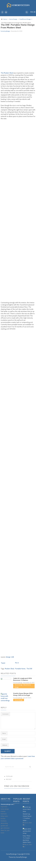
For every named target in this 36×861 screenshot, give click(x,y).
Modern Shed (9, 669)
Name (4, 733)
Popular (9, 776)
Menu (32, 12)
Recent (9, 779)
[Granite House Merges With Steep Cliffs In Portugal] (6, 697)
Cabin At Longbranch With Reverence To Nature (22, 679)
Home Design (19, 685)
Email (3, 739)
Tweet (3, 663)
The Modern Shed (7, 73)
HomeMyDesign (21, 857)
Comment (5, 714)
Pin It (17, 663)
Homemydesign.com (7, 804)
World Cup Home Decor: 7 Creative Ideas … (27, 817)
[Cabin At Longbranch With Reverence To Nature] (6, 681)
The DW (29, 669)
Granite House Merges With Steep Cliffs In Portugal (23, 694)
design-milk (10, 657)
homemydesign (5, 31)
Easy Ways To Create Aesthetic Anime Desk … (27, 839)
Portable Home (20, 669)
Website (4, 745)
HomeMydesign (11, 854)
